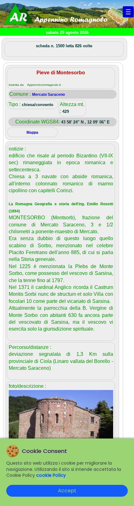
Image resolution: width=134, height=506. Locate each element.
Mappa (32, 132)
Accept (67, 490)
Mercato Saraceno (48, 94)
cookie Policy (51, 475)
